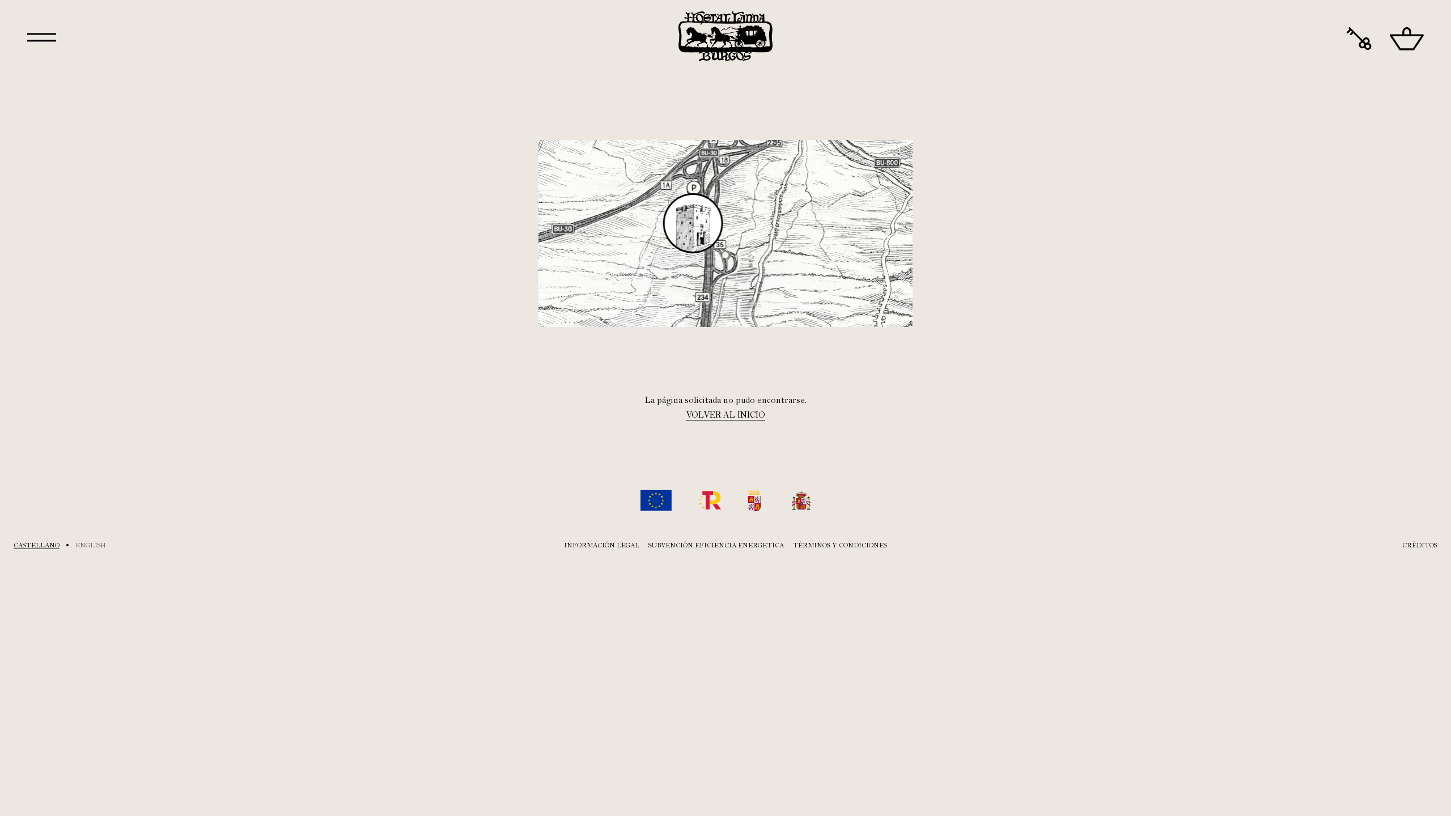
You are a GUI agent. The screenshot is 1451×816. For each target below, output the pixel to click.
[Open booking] (1359, 39)
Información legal (601, 545)
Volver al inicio (725, 415)
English (90, 545)
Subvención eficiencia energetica (716, 545)
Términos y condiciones (840, 545)
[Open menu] (41, 37)
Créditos (1419, 545)
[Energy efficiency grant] (725, 500)
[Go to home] (725, 36)
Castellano (37, 545)
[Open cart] (1407, 39)
